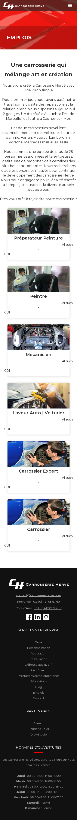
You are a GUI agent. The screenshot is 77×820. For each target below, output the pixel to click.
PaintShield (38, 670)
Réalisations (38, 681)
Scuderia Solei (38, 729)
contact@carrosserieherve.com (38, 595)
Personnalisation (38, 648)
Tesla (38, 642)
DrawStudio (38, 734)
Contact (38, 698)
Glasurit (38, 723)
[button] (70, 5)
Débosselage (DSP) (38, 664)
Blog (38, 687)
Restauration (38, 659)
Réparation (38, 653)
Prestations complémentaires (38, 675)
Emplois (38, 692)
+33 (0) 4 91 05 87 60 (46, 601)
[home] (22, 5)
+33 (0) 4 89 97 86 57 (48, 608)
